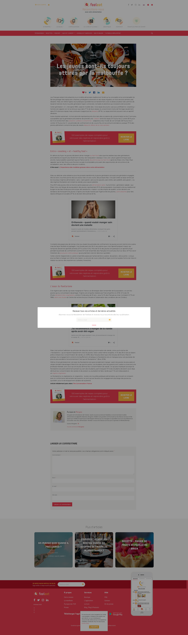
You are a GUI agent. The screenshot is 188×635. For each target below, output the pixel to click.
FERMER (94, 325)
